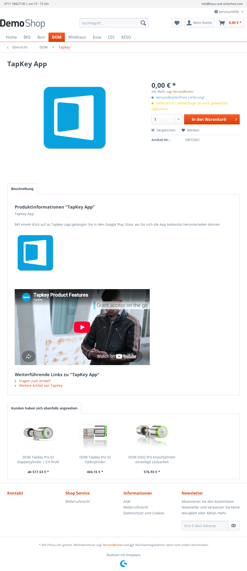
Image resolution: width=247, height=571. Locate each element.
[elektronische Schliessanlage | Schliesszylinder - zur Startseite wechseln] (30, 24)
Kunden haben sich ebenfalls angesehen (44, 408)
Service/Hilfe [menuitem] (229, 11)
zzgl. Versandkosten (179, 91)
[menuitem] (114, 23)
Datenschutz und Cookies (144, 513)
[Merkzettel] (177, 23)
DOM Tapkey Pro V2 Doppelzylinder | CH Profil (38, 459)
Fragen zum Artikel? (34, 381)
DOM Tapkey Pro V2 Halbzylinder (95, 459)
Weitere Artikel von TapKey (40, 385)
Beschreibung (22, 188)
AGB (127, 501)
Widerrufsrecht (77, 501)
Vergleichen (166, 130)
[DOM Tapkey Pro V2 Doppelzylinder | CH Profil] (38, 435)
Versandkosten (113, 545)
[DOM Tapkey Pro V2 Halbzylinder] (95, 435)
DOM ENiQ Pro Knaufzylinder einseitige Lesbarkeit (152, 459)
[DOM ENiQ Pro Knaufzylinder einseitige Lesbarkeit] (152, 435)
